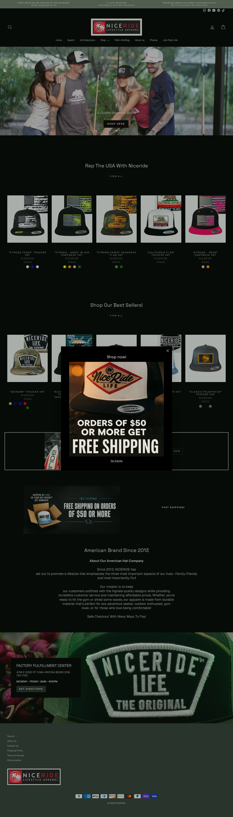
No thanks (117, 460)
